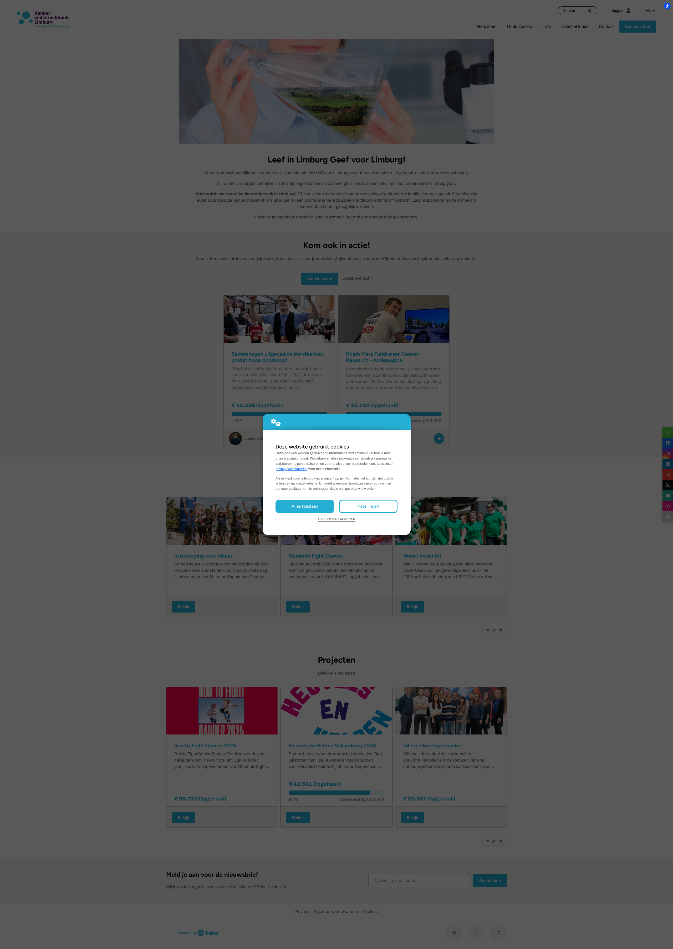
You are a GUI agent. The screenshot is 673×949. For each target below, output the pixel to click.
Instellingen (368, 506)
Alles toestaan (305, 506)
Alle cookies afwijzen (336, 519)
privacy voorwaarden (291, 469)
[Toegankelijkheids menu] (667, 6)
